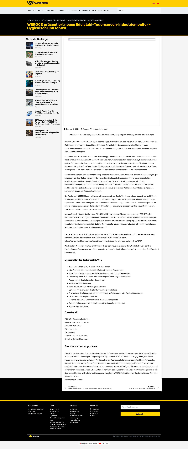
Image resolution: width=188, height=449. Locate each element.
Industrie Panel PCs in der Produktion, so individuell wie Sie (47, 112)
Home (29, 10)
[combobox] (139, 10)
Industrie (97, 129)
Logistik (105, 129)
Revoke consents (55, 429)
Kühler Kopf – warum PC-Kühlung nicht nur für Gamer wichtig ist (47, 82)
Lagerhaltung (74, 422)
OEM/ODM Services (76, 416)
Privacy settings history (57, 426)
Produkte (36, 10)
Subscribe (140, 414)
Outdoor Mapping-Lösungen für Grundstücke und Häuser (46, 53)
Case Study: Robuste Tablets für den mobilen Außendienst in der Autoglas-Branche (46, 92)
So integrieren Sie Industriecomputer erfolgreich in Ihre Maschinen (47, 133)
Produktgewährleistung (35, 409)
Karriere (52, 413)
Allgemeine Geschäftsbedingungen (57, 417)
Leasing (72, 413)
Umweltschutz (54, 411)
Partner (85, 10)
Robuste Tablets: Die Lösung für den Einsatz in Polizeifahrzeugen (47, 44)
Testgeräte (73, 409)
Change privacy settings (58, 424)
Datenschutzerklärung (57, 422)
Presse (36, 20)
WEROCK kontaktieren (100, 10)
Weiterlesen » (38, 47)
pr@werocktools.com (79, 339)
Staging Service (75, 420)
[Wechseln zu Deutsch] (158, 3)
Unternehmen (50, 10)
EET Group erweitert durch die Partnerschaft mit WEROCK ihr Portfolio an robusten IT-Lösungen (47, 122)
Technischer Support (35, 413)
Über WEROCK (54, 409)
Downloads (31, 411)
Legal (51, 420)
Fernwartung (74, 418)
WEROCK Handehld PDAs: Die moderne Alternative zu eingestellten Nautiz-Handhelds (46, 102)
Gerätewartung (74, 411)
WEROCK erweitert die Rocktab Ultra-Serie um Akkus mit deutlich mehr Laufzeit (47, 63)
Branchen (63, 10)
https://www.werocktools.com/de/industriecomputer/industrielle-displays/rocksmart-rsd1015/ (103, 241)
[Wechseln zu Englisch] (154, 3)
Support (74, 10)
